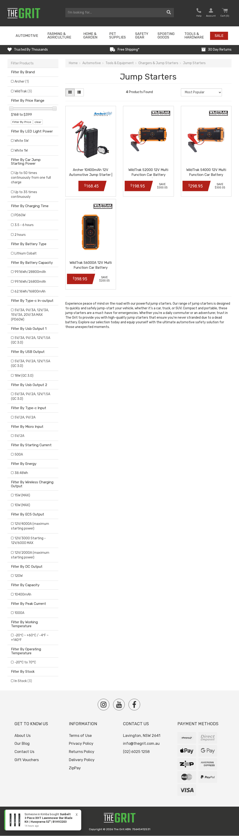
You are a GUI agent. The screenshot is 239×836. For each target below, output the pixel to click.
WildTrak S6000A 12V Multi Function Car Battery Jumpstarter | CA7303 (91, 268)
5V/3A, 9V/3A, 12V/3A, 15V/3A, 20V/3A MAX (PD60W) (30, 314)
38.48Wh (21, 473)
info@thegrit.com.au (141, 743)
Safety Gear (141, 35)
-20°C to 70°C (25, 662)
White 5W (21, 141)
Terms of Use (80, 735)
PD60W (19, 215)
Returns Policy (81, 751)
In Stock (23, 681)
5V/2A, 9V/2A (24, 417)
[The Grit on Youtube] (119, 704)
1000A (19, 613)
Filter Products (22, 63)
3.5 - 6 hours (24, 225)
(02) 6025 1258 (136, 751)
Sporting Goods (166, 35)
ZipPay (75, 768)
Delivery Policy (82, 760)
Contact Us (24, 751)
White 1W (21, 151)
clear (38, 122)
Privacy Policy (81, 743)
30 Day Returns (220, 50)
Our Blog (22, 743)
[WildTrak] (160, 113)
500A (18, 454)
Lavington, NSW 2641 (141, 735)
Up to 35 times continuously (24, 194)
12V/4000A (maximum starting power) (30, 526)
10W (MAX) (22, 505)
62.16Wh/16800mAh (30, 291)
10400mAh (22, 594)
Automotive (27, 36)
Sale (219, 36)
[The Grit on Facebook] (134, 704)
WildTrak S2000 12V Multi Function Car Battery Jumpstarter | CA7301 (148, 175)
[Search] (169, 12)
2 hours (20, 235)
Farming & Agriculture (59, 35)
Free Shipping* (128, 50)
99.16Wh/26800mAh (30, 282)
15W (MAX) (22, 495)
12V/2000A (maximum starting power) (30, 555)
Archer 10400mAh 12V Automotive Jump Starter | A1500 (90, 175)
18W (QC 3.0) (23, 376)
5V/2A (19, 436)
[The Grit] (119, 819)
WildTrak (23, 91)
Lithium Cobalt (25, 253)
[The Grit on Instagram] (103, 704)
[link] (42, 820)
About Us (22, 735)
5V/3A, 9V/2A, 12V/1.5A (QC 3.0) (30, 340)
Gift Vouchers (26, 760)
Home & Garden (90, 35)
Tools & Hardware (194, 35)
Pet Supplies (117, 35)
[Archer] (103, 113)
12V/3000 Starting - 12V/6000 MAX (28, 540)
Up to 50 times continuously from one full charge (31, 177)
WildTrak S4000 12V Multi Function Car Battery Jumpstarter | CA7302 (206, 175)
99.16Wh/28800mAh (30, 272)
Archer (21, 82)
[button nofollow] (199, 13)
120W (18, 576)
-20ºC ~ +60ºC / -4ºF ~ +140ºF (30, 637)
